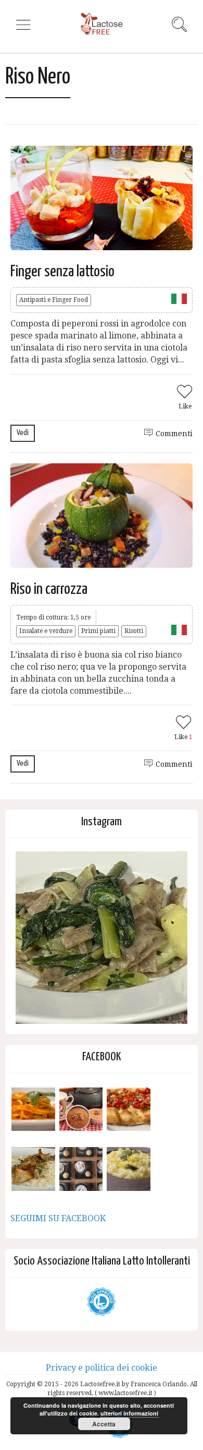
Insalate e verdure (45, 631)
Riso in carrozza (48, 589)
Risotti (133, 631)
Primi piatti (98, 631)
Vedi (23, 433)
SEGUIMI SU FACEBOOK (58, 1218)
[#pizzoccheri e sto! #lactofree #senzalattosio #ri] (101, 937)
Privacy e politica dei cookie (101, 1368)
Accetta (104, 1424)
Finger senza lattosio (62, 271)
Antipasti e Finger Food (53, 299)
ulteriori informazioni (129, 1413)
